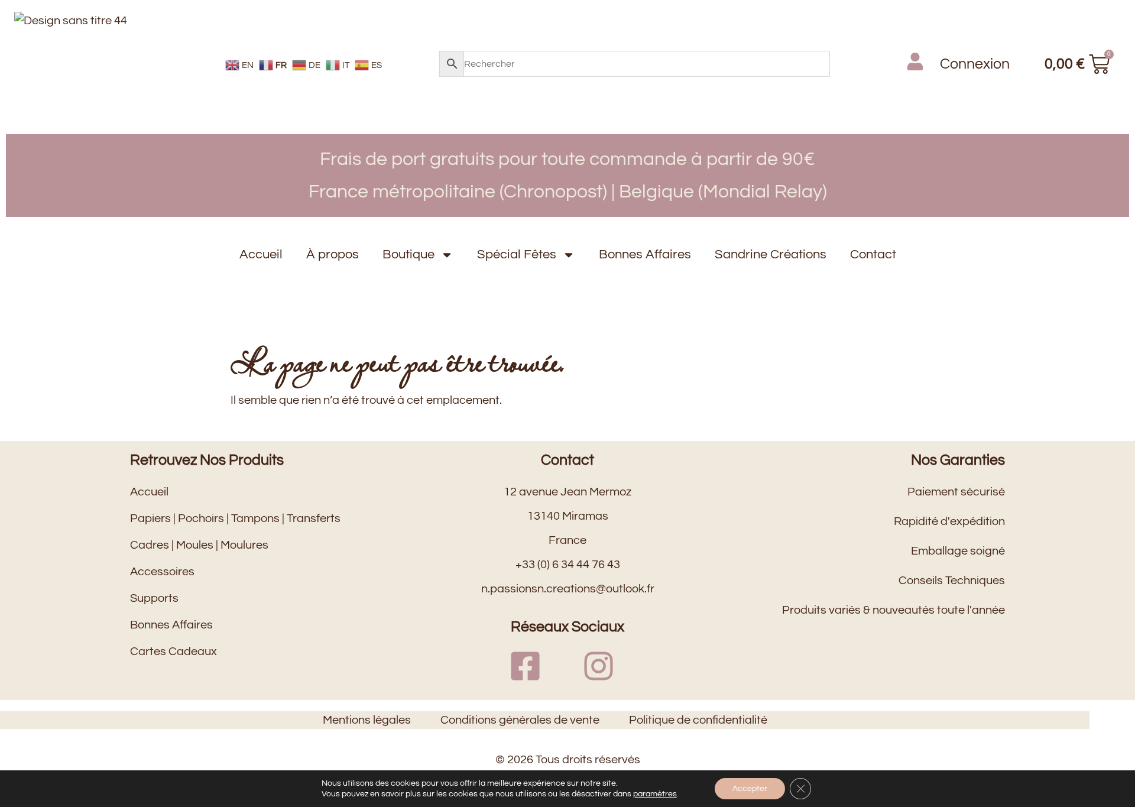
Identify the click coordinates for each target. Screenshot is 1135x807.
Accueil (261, 254)
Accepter (749, 789)
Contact (873, 254)
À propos (332, 254)
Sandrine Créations (770, 254)
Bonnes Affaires (645, 254)
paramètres (655, 794)
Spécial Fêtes (516, 254)
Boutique (408, 254)
